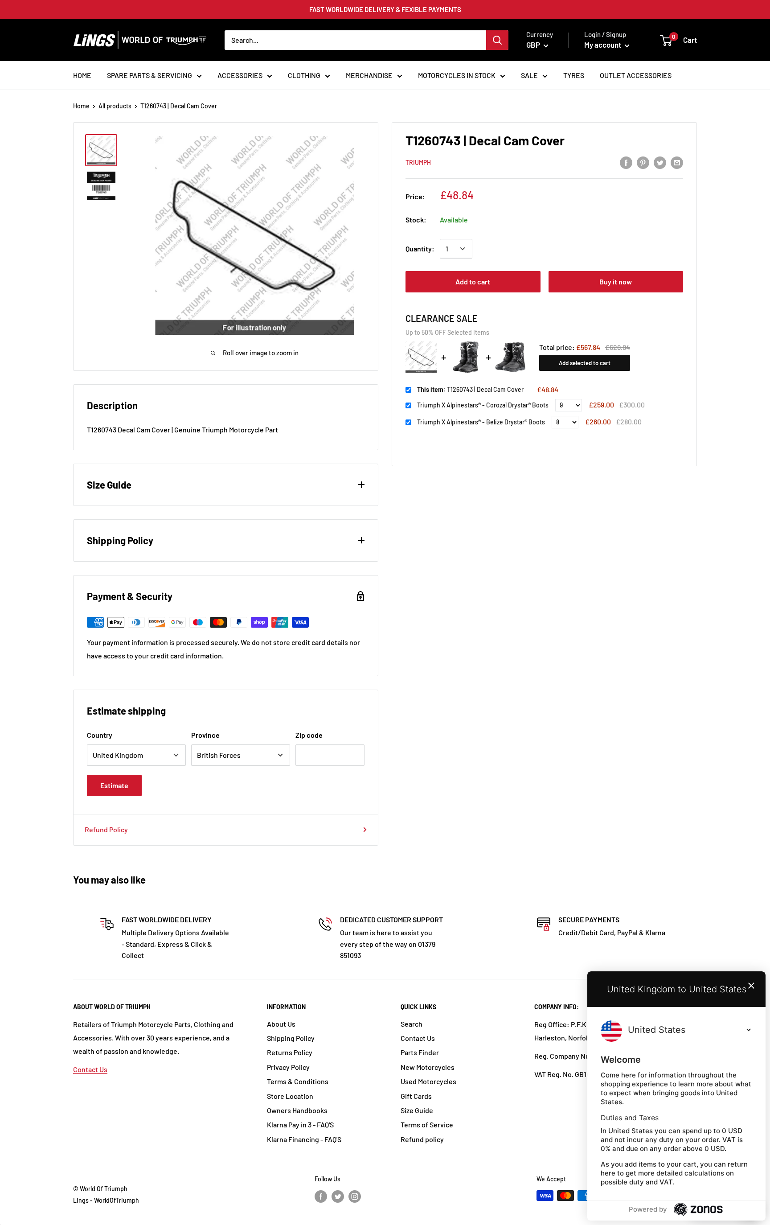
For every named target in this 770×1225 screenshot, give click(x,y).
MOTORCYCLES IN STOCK (457, 75)
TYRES (573, 75)
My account (603, 44)
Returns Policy (289, 1052)
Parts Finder (420, 1052)
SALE (529, 75)
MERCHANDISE (369, 75)
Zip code (309, 735)
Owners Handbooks (297, 1110)
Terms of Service (427, 1124)
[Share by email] (677, 162)
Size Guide (417, 1110)
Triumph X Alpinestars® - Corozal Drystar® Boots (483, 405)
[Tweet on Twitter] (660, 162)
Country (99, 735)
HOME (82, 75)
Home (81, 106)
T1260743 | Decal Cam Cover (470, 389)
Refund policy (422, 1139)
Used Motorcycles (428, 1081)
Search (411, 1023)
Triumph (418, 162)
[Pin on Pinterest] (643, 162)
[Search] (497, 40)
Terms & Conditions (297, 1081)
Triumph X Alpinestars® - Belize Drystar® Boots (481, 422)
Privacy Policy (288, 1067)
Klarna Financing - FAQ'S (304, 1139)
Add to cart (472, 281)
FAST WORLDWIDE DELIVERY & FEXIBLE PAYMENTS (385, 9)
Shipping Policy (291, 1038)
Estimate (114, 785)
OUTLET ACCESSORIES (636, 75)
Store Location (290, 1096)
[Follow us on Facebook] (321, 1196)
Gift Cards (416, 1096)
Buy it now (615, 281)
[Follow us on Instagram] (354, 1196)
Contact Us (90, 1069)
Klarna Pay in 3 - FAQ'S (300, 1124)
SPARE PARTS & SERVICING (149, 75)
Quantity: (419, 248)
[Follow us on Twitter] (338, 1196)
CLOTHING (304, 75)
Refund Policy (106, 829)
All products (114, 106)
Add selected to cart (584, 362)
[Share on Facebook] (626, 162)
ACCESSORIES (239, 75)
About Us (281, 1023)
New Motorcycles (428, 1067)
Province (205, 735)
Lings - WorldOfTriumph (106, 1200)
